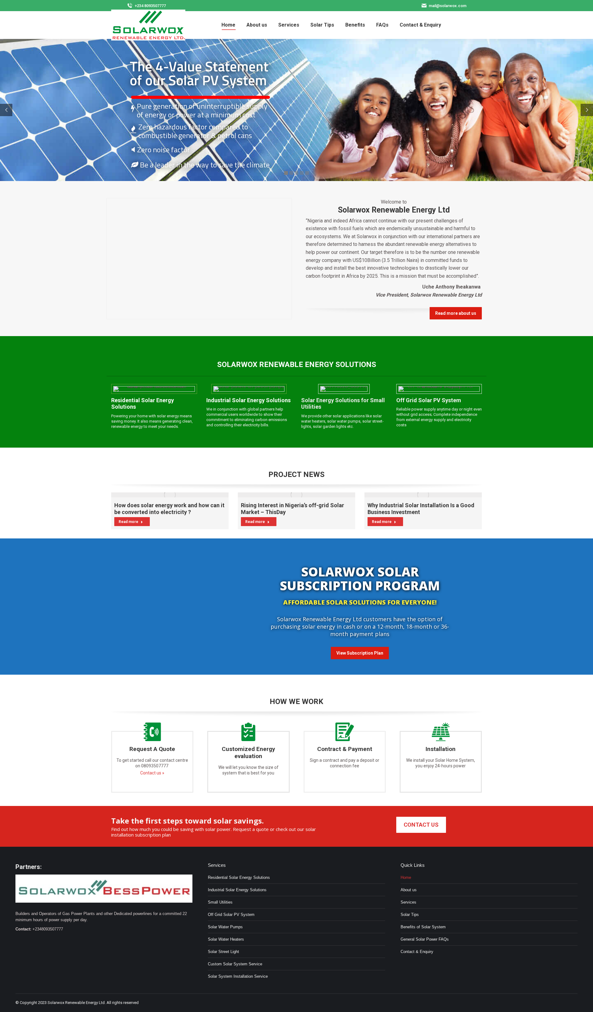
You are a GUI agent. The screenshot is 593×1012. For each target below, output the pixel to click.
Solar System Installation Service (238, 976)
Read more (128, 522)
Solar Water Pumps (225, 927)
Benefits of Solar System (423, 927)
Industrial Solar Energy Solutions (237, 890)
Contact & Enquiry (417, 951)
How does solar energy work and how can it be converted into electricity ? (169, 508)
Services (408, 902)
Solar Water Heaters (226, 939)
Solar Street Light (223, 951)
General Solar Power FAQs (425, 939)
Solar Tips (410, 914)
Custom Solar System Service (235, 964)
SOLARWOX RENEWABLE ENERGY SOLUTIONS (296, 364)
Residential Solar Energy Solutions (239, 877)
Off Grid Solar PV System (231, 914)
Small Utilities (220, 902)
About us (409, 890)
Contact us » (152, 772)
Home (406, 877)
